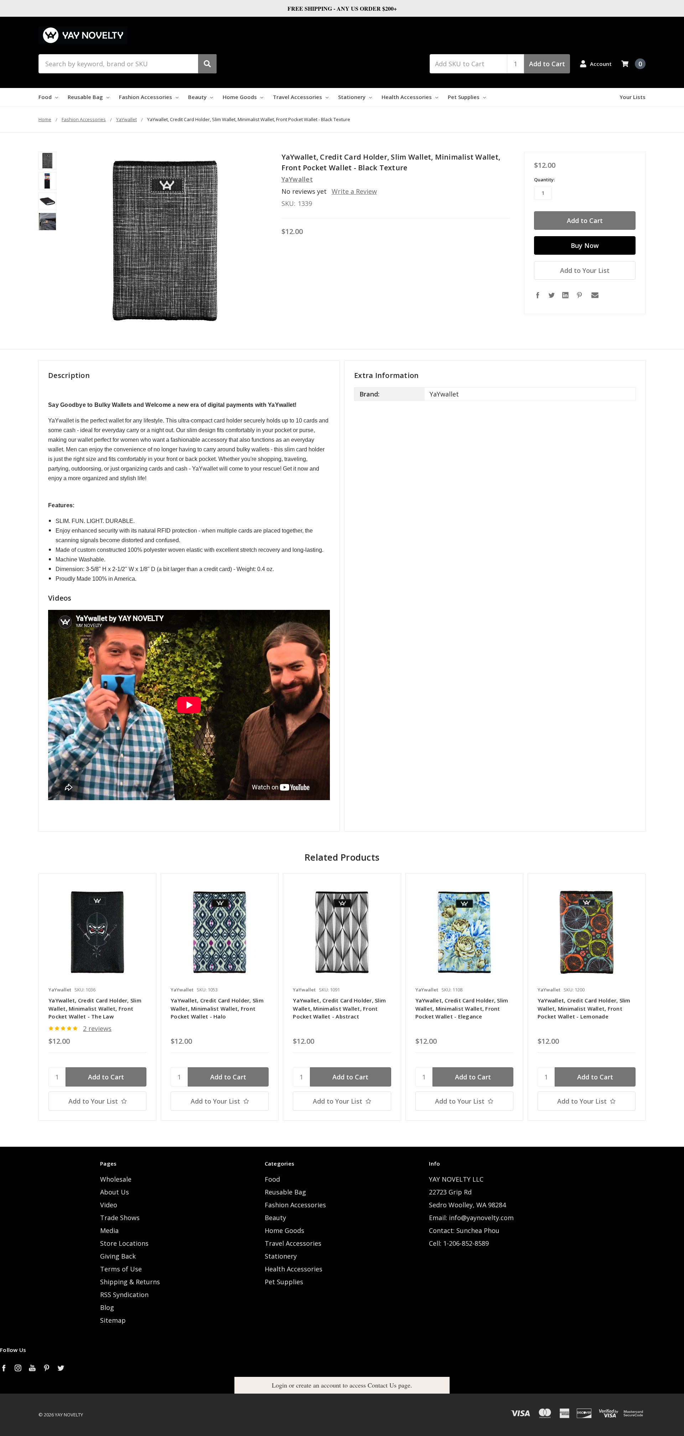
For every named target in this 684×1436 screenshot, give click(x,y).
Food (45, 96)
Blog (107, 1307)
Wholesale (115, 1179)
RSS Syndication (124, 1294)
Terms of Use (121, 1269)
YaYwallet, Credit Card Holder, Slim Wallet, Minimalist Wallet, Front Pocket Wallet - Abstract (339, 1008)
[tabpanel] (97, 996)
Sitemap (113, 1320)
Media (109, 1230)
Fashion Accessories (145, 96)
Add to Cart (547, 63)
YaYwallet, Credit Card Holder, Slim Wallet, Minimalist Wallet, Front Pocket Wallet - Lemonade (584, 1008)
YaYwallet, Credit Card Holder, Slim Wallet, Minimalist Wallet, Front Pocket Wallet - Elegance (461, 1008)
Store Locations (124, 1243)
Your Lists (633, 96)
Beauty (197, 96)
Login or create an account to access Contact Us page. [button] (342, 1385)
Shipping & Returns (130, 1281)
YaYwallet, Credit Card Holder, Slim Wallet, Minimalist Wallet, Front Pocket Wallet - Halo (217, 1008)
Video (108, 1205)
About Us (114, 1192)
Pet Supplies (464, 96)
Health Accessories (407, 96)
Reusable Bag (85, 96)
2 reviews (97, 1028)
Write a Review (354, 191)
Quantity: (544, 179)
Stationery (352, 96)
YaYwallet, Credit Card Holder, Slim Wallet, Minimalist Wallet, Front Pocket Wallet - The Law (94, 1008)
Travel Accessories (297, 96)
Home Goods (240, 96)
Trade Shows (120, 1217)
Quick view (97, 932)
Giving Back (118, 1256)
